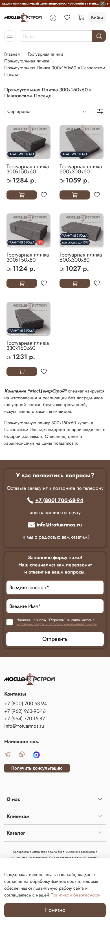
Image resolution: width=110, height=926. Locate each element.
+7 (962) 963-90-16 (25, 711)
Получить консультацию (37, 768)
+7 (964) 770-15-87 (24, 718)
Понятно (55, 910)
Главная (12, 54)
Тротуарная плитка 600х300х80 (81, 257)
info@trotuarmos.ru (59, 524)
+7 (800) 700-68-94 (59, 500)
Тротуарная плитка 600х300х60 (81, 168)
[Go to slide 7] (40, 156)
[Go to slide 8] (44, 156)
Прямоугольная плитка (26, 61)
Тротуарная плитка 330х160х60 (27, 345)
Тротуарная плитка (45, 54)
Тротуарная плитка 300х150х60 (27, 168)
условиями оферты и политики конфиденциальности (57, 624)
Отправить (55, 639)
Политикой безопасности (75, 895)
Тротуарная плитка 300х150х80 (27, 257)
